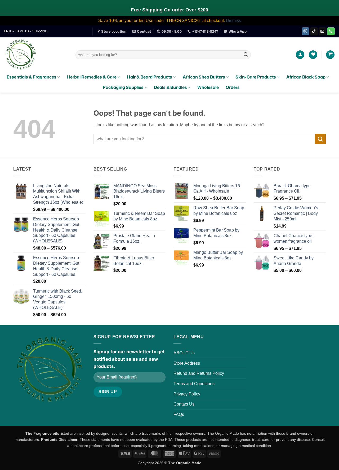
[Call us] (331, 31)
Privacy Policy (186, 394)
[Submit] (245, 54)
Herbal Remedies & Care (92, 77)
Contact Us (183, 404)
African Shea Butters (204, 77)
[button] (300, 54)
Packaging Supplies (123, 87)
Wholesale (208, 87)
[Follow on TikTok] (314, 31)
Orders (233, 87)
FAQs (178, 414)
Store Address (186, 363)
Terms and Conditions (194, 383)
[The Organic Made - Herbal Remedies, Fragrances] (36, 54)
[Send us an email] (322, 31)
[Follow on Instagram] (305, 31)
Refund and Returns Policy (198, 373)
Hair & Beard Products (149, 77)
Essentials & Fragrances (31, 77)
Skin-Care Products (255, 77)
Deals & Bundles (170, 87)
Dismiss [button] (233, 20)
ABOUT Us (184, 353)
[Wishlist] (313, 54)
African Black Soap (305, 77)
